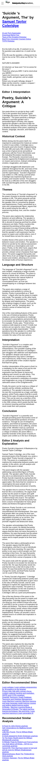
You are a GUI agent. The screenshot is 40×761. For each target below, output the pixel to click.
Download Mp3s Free (10, 35)
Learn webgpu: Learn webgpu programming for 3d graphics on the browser (19, 688)
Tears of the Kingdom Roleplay (14, 37)
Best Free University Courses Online (16, 39)
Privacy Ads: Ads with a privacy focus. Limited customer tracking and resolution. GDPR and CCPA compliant (18, 693)
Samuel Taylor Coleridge (14, 23)
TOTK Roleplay (8, 41)
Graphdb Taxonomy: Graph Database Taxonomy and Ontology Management (17, 698)
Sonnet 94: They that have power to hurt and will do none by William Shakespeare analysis (19, 750)
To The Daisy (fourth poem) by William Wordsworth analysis (17, 739)
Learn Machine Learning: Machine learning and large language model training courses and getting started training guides (19, 703)
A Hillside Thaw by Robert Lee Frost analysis (20, 742)
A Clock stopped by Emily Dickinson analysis (20, 736)
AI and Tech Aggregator (11, 33)
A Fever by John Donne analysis (15, 726)
